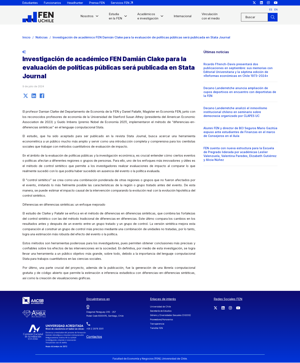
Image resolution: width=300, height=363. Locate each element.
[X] (25, 96)
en (276, 9)
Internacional (182, 16)
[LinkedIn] (34, 96)
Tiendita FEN (156, 328)
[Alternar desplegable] (97, 17)
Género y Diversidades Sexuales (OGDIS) (170, 315)
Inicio (26, 37)
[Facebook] (42, 96)
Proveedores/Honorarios (161, 319)
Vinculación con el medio (211, 16)
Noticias (42, 37)
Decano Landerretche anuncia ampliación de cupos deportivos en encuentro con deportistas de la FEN (239, 91)
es (270, 9)
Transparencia (157, 324)
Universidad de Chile (160, 306)
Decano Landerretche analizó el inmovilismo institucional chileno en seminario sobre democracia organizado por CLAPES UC (235, 112)
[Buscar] (272, 17)
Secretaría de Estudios (160, 311)
